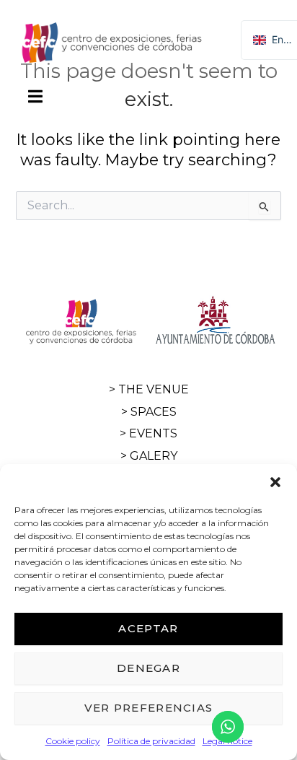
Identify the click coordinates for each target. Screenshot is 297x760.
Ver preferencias (148, 708)
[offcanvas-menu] (35, 96)
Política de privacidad (151, 740)
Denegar (148, 668)
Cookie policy (72, 740)
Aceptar (148, 628)
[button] (275, 482)
